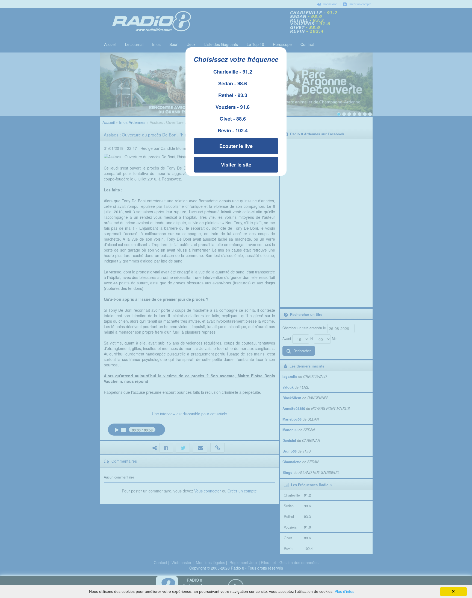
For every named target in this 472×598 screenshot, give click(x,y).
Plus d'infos (344, 591)
